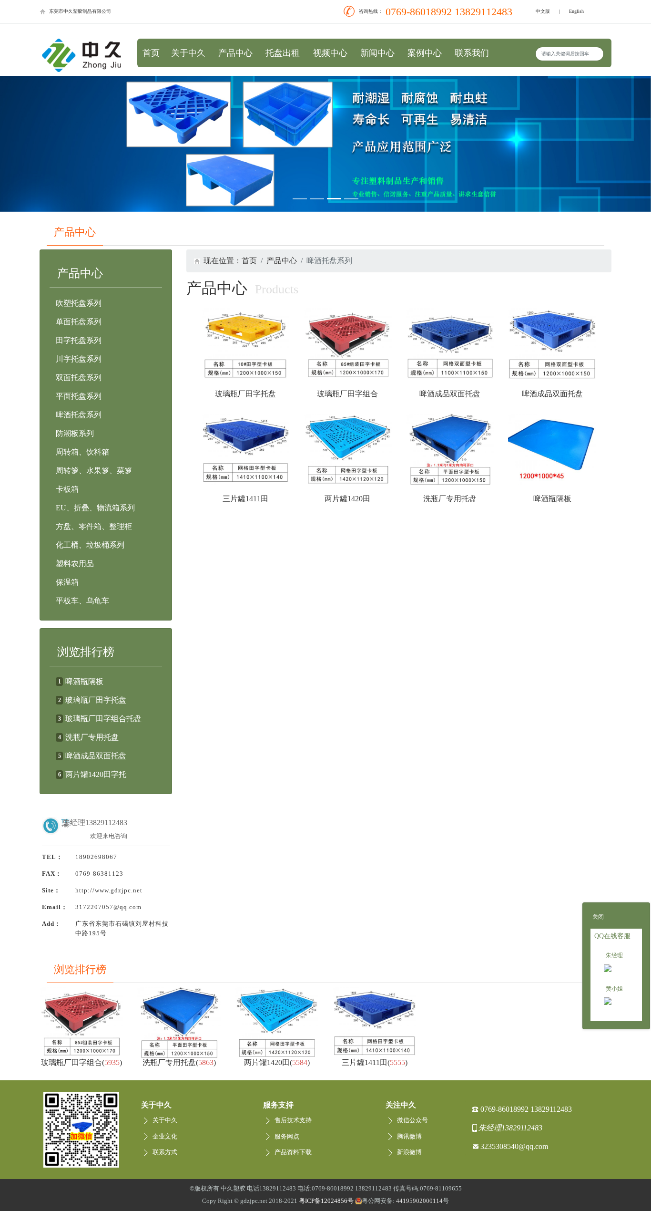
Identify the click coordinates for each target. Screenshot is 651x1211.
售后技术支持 (293, 1120)
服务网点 (287, 1136)
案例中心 (424, 53)
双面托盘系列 (79, 377)
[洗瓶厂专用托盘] (450, 450)
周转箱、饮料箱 (82, 452)
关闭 (598, 916)
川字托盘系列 (79, 359)
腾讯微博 (409, 1136)
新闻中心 (377, 53)
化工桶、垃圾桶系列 (90, 545)
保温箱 (67, 582)
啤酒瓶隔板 (84, 681)
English (576, 11)
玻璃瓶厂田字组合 (347, 394)
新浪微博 (409, 1152)
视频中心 (330, 53)
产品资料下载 (293, 1152)
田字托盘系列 (79, 340)
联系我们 (472, 53)
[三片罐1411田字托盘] (246, 450)
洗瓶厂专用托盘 (92, 737)
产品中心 (235, 53)
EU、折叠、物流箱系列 (95, 508)
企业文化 (165, 1136)
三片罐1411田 (245, 499)
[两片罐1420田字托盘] (348, 450)
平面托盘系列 (79, 396)
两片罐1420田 (347, 499)
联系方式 (165, 1152)
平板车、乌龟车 (82, 601)
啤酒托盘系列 (79, 415)
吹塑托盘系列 (79, 303)
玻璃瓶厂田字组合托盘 (103, 718)
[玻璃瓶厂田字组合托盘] (348, 344)
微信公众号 (412, 1120)
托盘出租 (282, 53)
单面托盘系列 (79, 322)
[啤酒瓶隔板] (552, 450)
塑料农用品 (75, 563)
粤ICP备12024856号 (326, 1201)
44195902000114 (419, 1201)
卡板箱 (67, 489)
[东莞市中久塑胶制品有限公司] (81, 55)
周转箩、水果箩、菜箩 (94, 470)
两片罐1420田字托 (95, 774)
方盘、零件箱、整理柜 (94, 526)
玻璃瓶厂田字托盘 (95, 700)
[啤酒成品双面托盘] (450, 344)
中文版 (543, 11)
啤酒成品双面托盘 (95, 756)
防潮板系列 (75, 433)
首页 (151, 53)
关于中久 (188, 53)
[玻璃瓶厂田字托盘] (246, 344)
